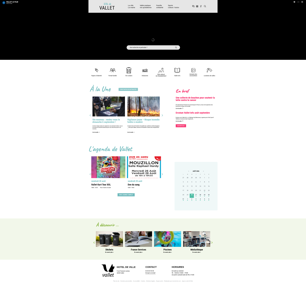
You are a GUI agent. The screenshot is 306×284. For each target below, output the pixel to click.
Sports (173, 6)
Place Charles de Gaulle (105, 187)
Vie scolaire (128, 76)
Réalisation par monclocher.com (172, 281)
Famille (159, 6)
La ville (131, 6)
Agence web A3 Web (187, 281)
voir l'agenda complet (126, 195)
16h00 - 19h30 (131, 187)
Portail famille (113, 76)
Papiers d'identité (96, 76)
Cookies (143, 281)
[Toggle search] (205, 6)
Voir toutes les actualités (128, 89)
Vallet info (177, 76)
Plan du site (116, 281)
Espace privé (159, 281)
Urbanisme (145, 76)
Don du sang (134, 184)
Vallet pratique (145, 6)
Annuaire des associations (193, 75)
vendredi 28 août (98, 181)
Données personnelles (126, 281)
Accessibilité (136, 281)
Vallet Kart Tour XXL (101, 184)
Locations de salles (209, 76)
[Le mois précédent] (203, 171)
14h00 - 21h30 (94, 187)
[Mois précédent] (189, 171)
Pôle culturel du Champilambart (161, 75)
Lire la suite (95, 132)
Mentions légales (150, 281)
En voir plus (180, 125)
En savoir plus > (109, 252)
